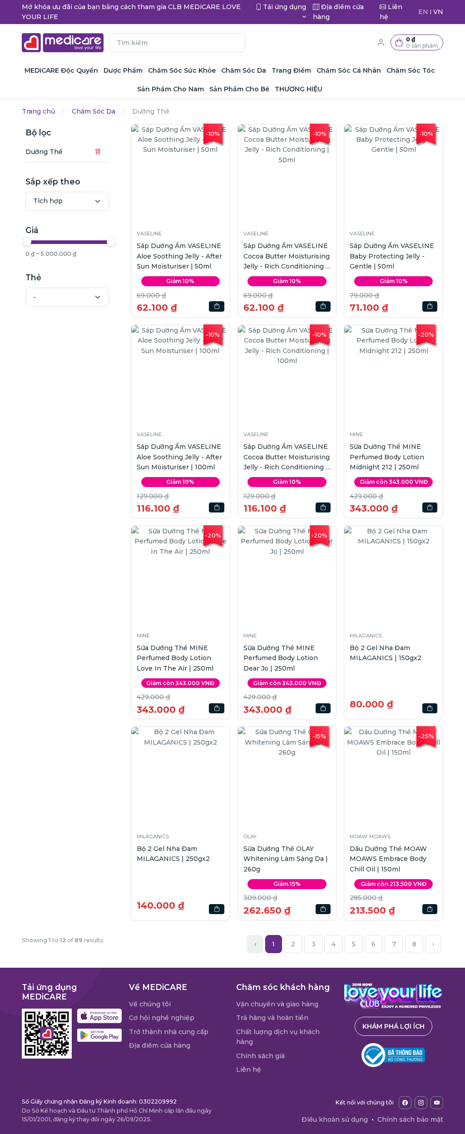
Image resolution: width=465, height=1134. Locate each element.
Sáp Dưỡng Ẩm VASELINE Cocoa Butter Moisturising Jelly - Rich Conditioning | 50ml (286, 256)
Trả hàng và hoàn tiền (272, 1018)
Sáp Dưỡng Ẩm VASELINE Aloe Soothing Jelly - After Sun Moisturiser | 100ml (179, 457)
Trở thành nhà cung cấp (168, 1032)
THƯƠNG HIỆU (298, 89)
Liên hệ (248, 1069)
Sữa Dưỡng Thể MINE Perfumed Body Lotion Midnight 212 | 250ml (387, 457)
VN (438, 12)
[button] (417, 42)
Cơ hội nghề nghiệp (161, 1018)
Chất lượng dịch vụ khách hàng (278, 1037)
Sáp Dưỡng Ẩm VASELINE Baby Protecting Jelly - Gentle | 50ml (392, 256)
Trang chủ (38, 111)
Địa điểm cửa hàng (159, 1045)
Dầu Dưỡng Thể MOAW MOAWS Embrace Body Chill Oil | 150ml (388, 859)
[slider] (27, 242)
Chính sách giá (260, 1056)
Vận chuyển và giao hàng (277, 1004)
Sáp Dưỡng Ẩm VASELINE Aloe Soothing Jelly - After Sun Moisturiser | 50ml (179, 256)
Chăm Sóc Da (93, 111)
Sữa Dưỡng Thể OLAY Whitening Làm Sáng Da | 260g (285, 859)
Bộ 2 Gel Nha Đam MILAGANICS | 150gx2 (385, 653)
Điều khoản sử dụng (335, 1119)
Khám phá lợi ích (393, 1026)
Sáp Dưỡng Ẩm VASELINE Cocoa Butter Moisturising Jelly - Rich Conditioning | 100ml (286, 457)
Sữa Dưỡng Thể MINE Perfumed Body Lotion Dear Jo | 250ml (280, 658)
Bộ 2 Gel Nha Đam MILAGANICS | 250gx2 (173, 854)
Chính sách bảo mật (410, 1119)
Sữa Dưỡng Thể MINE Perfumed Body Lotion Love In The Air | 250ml (175, 658)
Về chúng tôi (150, 1004)
